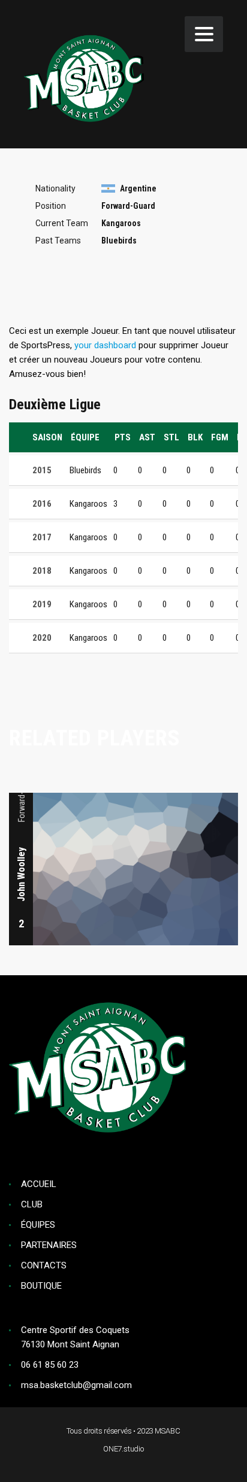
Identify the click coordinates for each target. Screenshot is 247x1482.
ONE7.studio (123, 1448)
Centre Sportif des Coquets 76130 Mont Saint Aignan (75, 1337)
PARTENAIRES (49, 1245)
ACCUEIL (38, 1184)
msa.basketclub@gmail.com (76, 1385)
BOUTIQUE (41, 1285)
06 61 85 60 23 (50, 1364)
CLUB (32, 1204)
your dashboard (105, 345)
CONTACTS (44, 1265)
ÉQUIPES (38, 1224)
